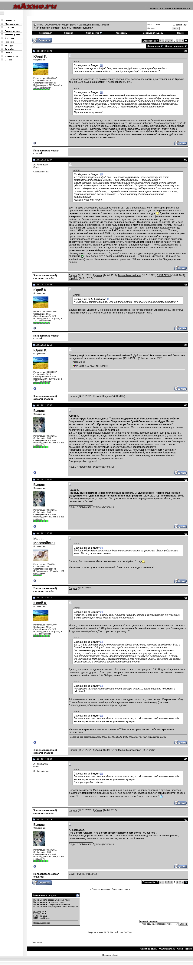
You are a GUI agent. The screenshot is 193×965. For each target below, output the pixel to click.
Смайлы (37, 914)
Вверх (188, 949)
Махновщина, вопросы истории (94, 25)
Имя (149, 24)
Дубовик (97, 275)
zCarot (115, 955)
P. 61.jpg (80, 366)
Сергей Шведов (102, 396)
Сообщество (92, 33)
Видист (73, 275)
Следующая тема (120, 889)
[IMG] (35, 916)
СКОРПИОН (164, 275)
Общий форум (69, 25)
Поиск (180, 33)
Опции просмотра (174, 46)
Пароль (151, 28)
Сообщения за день (153, 33)
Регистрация (45, 33)
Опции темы (153, 46)
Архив (180, 949)
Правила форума (41, 923)
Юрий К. (40, 56)
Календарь (121, 33)
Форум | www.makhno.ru (48, 25)
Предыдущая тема (101, 889)
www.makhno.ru (167, 949)
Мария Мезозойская (129, 275)
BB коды (37, 911)
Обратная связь (148, 949)
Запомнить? (181, 25)
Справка (68, 33)
